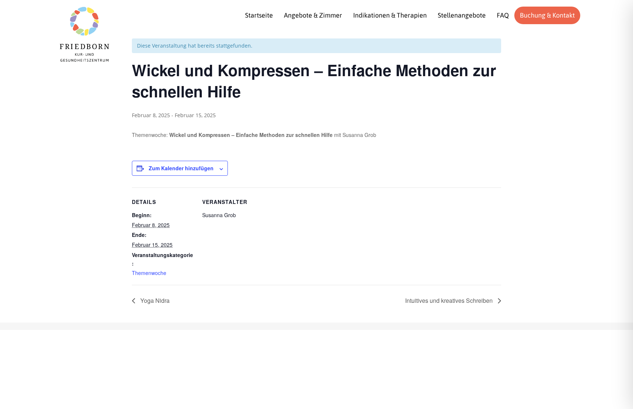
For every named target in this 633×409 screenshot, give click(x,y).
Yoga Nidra (154, 300)
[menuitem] (259, 15)
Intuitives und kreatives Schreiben (449, 300)
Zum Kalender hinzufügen (181, 168)
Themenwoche (149, 272)
